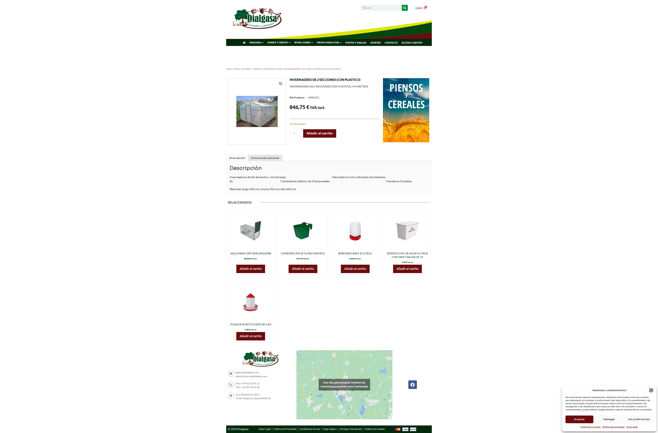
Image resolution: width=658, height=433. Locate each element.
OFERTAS (375, 42)
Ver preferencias (639, 419)
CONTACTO (391, 42)
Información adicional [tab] (265, 158)
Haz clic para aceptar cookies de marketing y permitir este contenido (344, 384)
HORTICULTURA (273, 69)
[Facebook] (412, 384)
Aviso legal (632, 427)
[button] (651, 390)
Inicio (229, 69)
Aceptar (579, 419)
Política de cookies (591, 427)
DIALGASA (255, 42)
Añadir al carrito (320, 133)
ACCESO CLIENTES (412, 42)
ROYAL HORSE (302, 42)
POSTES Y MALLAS (355, 42)
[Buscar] (405, 8)
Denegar (609, 419)
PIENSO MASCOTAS (328, 42)
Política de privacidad (613, 427)
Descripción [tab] (237, 158)
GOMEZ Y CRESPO (277, 42)
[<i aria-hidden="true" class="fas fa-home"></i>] (244, 42)
